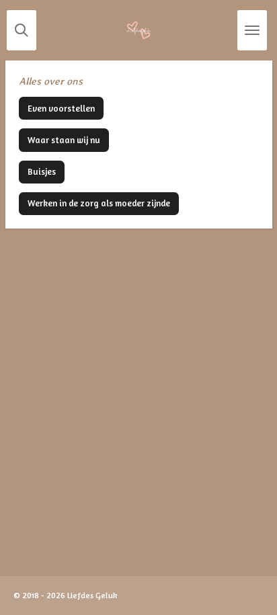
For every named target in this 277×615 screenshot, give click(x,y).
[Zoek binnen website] (21, 30)
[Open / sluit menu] (252, 30)
